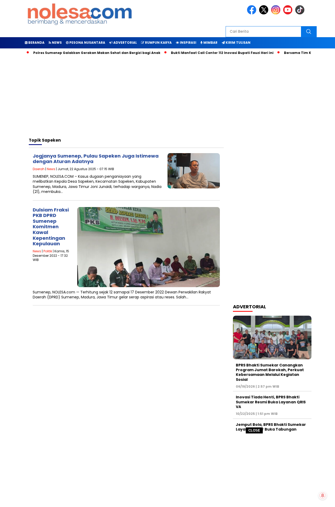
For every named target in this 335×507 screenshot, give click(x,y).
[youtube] (288, 13)
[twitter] (264, 13)
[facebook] (252, 13)
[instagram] (276, 13)
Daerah (38, 169)
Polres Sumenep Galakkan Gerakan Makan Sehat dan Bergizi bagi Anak (88, 53)
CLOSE (254, 430)
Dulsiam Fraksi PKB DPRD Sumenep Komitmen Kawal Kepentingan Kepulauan (51, 227)
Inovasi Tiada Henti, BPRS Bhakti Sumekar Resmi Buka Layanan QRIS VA (271, 401)
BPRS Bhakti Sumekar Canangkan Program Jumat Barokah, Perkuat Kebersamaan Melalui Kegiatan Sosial (270, 372)
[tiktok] (300, 13)
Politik (47, 251)
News (51, 169)
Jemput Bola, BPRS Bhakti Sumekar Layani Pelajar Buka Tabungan (271, 427)
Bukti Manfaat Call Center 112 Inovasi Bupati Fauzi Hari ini (214, 53)
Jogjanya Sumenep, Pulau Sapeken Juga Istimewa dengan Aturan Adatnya (96, 159)
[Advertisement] (167, 470)
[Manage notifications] (323, 495)
